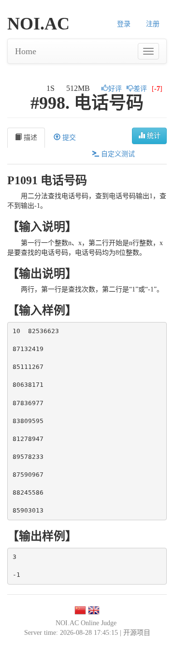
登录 (123, 24)
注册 (153, 24)
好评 (115, 88)
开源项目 (136, 632)
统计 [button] (152, 135)
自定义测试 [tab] (117, 154)
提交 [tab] (68, 137)
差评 (140, 88)
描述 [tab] (29, 137)
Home (25, 51)
